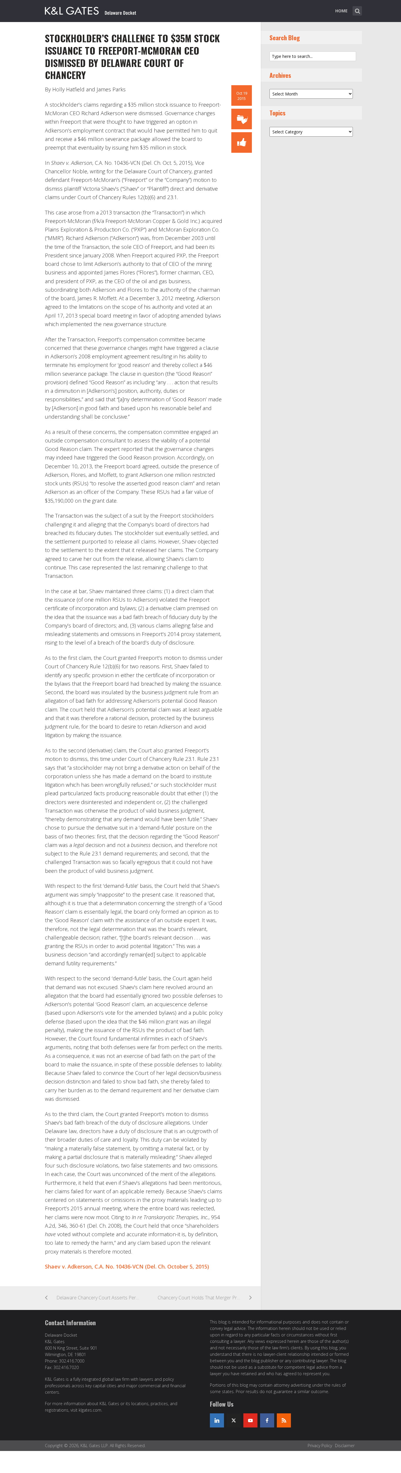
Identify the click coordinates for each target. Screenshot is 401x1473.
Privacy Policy (320, 1445)
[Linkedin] (217, 1420)
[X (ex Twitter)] (234, 1420)
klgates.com (90, 1410)
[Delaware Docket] (90, 9)
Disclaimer (345, 1445)
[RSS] (284, 1420)
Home (341, 11)
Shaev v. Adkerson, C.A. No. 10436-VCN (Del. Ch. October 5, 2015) (127, 1266)
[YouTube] (250, 1420)
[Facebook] (267, 1420)
